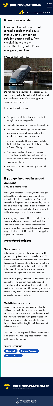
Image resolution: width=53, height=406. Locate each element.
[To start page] (20, 5)
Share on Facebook (29, 351)
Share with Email (13, 355)
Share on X (10, 351)
